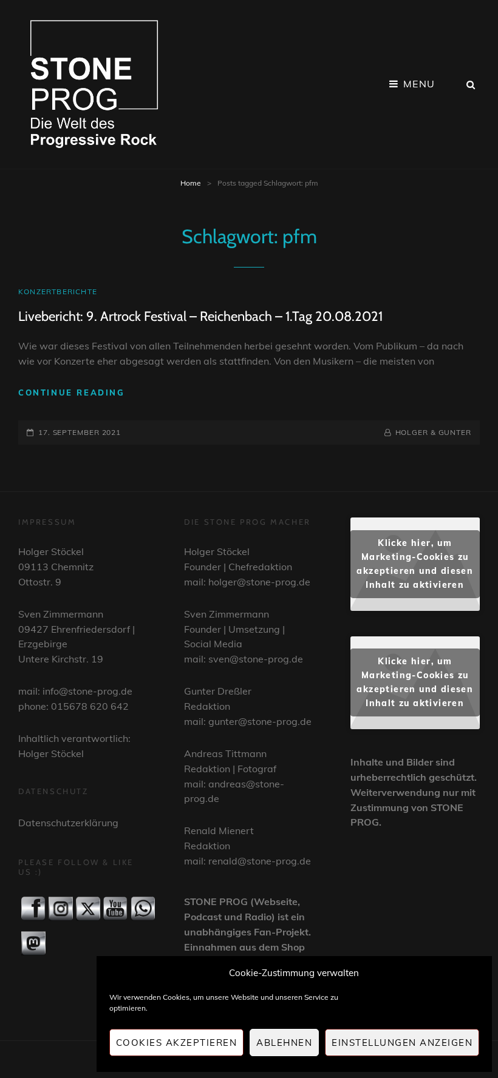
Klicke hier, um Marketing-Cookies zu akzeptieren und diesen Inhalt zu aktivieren (414, 563)
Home (190, 182)
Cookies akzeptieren (176, 1042)
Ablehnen (284, 1042)
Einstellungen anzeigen (402, 1042)
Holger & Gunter (433, 432)
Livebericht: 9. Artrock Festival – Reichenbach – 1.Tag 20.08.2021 (200, 316)
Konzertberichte (57, 291)
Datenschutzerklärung (68, 823)
